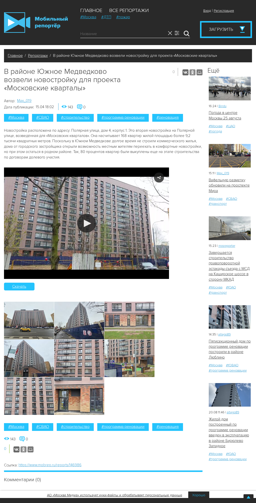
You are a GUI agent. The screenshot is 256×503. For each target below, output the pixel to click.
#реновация (167, 117)
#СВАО (42, 117)
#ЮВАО (232, 365)
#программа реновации (123, 117)
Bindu (222, 106)
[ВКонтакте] (185, 72)
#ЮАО (231, 287)
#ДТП (106, 17)
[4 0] (230, 88)
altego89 (224, 334)
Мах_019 (24, 100)
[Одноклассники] (193, 72)
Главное (91, 11)
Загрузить (221, 29)
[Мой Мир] (199, 72)
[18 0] (230, 228)
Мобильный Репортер (36, 22)
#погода (215, 131)
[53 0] (230, 395)
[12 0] (230, 156)
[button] (86, 223)
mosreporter (226, 246)
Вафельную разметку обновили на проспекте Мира (229, 185)
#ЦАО (230, 126)
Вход (207, 11)
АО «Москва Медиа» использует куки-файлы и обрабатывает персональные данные (114, 495)
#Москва (88, 17)
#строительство (75, 117)
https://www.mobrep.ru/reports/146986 (50, 465)
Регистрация (224, 11)
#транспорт (218, 204)
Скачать (19, 286)
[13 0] (230, 317)
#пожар (123, 17)
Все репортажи (129, 11)
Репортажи (38, 55)
